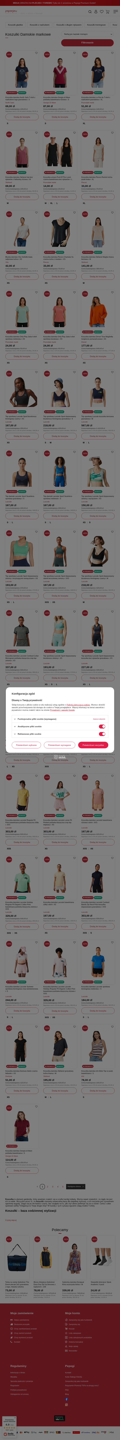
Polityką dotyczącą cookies (78, 705)
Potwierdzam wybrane (26, 745)
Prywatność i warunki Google (62, 710)
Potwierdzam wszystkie (93, 745)
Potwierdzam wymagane (59, 745)
